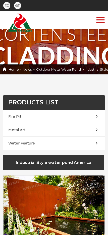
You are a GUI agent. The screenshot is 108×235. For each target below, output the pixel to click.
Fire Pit (14, 116)
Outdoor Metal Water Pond (58, 69)
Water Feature (21, 143)
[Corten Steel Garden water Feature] (20, 23)
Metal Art (17, 130)
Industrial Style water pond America (53, 162)
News (27, 69)
